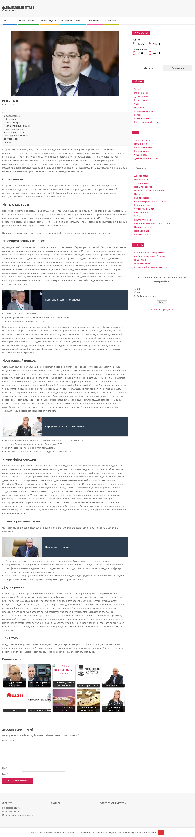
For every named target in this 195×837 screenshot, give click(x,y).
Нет (139, 292)
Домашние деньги (143, 111)
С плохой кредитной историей (150, 201)
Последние (178, 67)
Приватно (8, 142)
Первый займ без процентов (149, 190)
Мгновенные (141, 179)
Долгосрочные (142, 183)
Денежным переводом (146, 158)
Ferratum (139, 107)
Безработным (141, 212)
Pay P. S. (138, 114)
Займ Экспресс (142, 89)
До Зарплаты (141, 96)
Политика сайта (10, 811)
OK (161, 832)
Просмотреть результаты (162, 309)
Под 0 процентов (143, 186)
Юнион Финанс (142, 118)
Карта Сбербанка (143, 147)
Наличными (140, 143)
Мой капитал (141, 92)
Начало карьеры (12, 122)
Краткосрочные (142, 234)
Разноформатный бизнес (16, 135)
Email (5, 774)
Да (138, 288)
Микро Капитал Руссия (146, 122)
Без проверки (141, 197)
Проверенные (141, 230)
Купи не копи (141, 100)
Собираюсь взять (146, 296)
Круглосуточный (143, 219)
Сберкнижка (140, 154)
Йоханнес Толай (142, 263)
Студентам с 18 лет (144, 208)
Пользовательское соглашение (18, 815)
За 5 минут (139, 216)
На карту (138, 194)
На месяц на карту (144, 227)
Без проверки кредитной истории (152, 223)
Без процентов (142, 205)
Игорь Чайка (141, 259)
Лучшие (148, 67)
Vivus (137, 103)
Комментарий (8, 740)
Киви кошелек (141, 151)
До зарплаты (141, 175)
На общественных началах (17, 125)
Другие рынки (11, 138)
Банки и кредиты (11, 807)
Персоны (9, 104)
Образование (10, 119)
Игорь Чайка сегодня (14, 132)
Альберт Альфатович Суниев (149, 256)
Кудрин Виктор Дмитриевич (149, 252)
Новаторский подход (14, 129)
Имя (4, 768)
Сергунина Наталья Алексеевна (151, 267)
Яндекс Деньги (142, 140)
